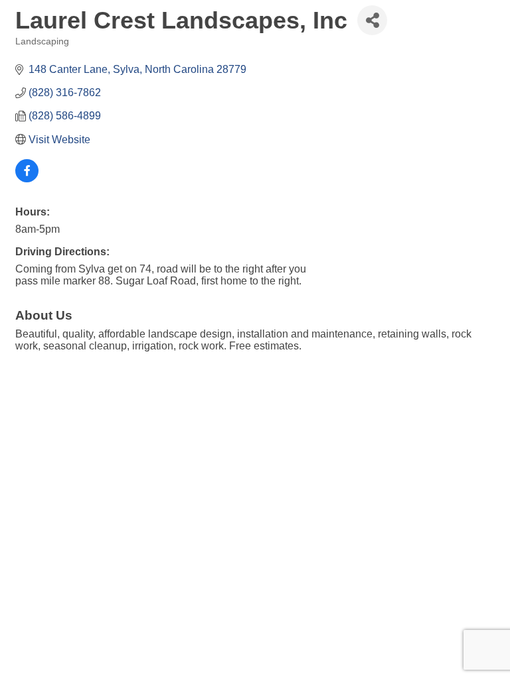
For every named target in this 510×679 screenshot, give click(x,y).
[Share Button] (372, 20)
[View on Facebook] (27, 178)
